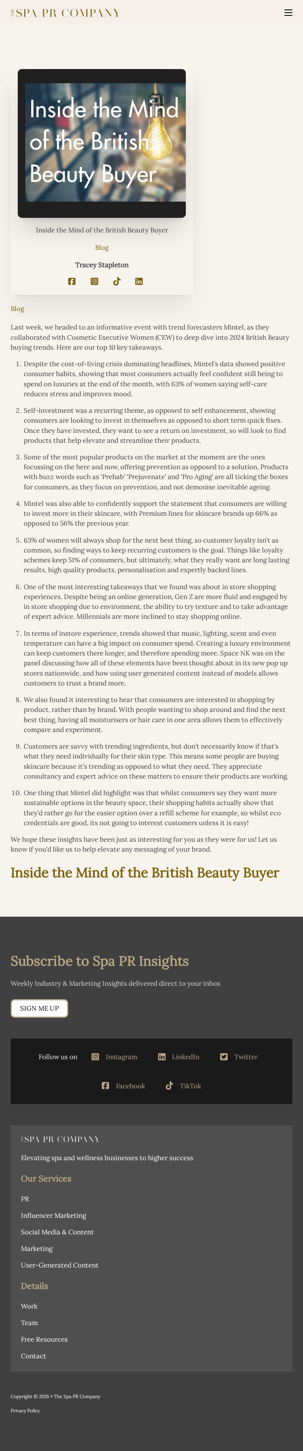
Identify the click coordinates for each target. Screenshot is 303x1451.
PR (25, 1199)
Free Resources (44, 1339)
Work (29, 1306)
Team (29, 1322)
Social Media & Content (57, 1232)
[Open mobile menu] (288, 12)
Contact (33, 1356)
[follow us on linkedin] (139, 282)
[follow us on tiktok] (117, 282)
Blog (101, 247)
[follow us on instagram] (94, 282)
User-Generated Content (60, 1265)
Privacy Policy (25, 1411)
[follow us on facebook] (72, 282)
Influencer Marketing (53, 1215)
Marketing (36, 1248)
